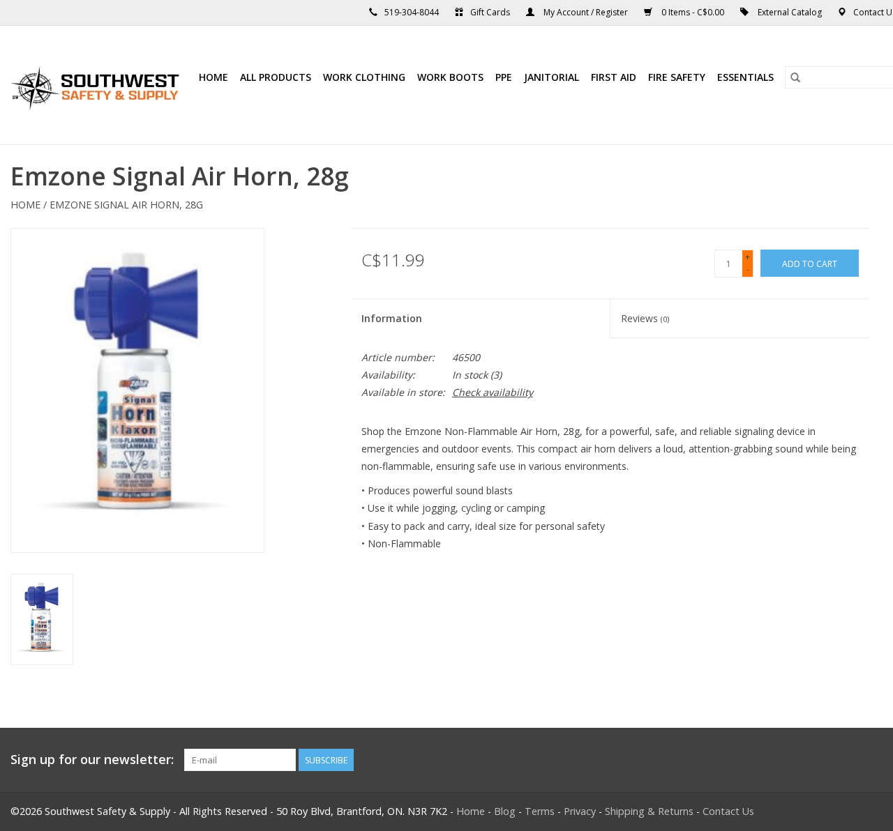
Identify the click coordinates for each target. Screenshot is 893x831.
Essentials (745, 77)
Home (213, 77)
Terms (540, 811)
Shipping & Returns (649, 811)
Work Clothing (364, 77)
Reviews (645, 318)
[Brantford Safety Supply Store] (97, 85)
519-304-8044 (411, 12)
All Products (275, 77)
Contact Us (728, 811)
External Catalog (790, 12)
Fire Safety (676, 77)
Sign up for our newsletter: (92, 759)
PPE (503, 77)
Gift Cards (490, 12)
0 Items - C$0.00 (692, 12)
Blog (505, 811)
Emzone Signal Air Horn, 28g (126, 204)
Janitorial (551, 77)
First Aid (613, 77)
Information (391, 318)
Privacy (580, 811)
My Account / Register (585, 12)
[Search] (795, 77)
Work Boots (450, 77)
